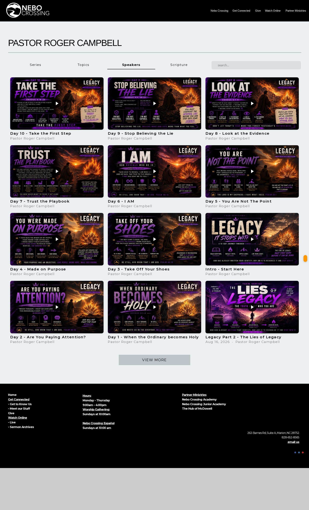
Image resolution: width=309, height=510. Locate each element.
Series (35, 65)
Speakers (131, 65)
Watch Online (273, 10)
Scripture (179, 65)
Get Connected (241, 10)
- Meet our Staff (19, 408)
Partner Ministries (296, 10)
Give (258, 10)
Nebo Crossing (219, 10)
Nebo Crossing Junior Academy (204, 404)
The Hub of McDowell (197, 408)
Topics (83, 65)
